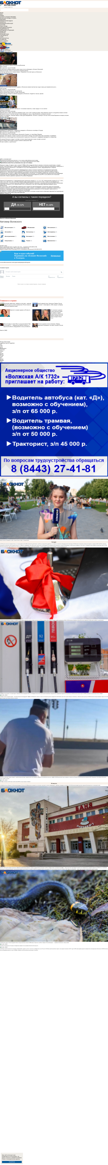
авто (14, 262)
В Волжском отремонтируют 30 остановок (10, 248)
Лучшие (8, 276)
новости (11, 262)
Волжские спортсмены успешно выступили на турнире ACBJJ (87, 543)
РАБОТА (9, 43)
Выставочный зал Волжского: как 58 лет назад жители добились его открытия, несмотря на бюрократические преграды (49, 543)
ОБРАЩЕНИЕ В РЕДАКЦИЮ (7, 30)
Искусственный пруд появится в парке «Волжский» (12, 92)
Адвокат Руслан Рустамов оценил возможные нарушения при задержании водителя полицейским (52, 693)
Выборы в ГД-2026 (4, 116)
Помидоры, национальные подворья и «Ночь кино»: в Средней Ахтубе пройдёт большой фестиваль (85, 545)
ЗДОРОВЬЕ (3, 19)
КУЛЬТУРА (2, 24)
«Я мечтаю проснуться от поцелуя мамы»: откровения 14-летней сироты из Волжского (21, 72)
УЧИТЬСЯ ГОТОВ (8, 45)
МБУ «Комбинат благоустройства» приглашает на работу (27, 950)
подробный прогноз (4, 343)
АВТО (1, 14)
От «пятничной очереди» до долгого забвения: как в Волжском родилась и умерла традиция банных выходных (23, 867)
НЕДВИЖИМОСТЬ (4, 28)
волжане (7, 262)
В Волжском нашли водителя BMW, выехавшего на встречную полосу (86, 693)
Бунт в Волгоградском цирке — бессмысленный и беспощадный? (14, 696)
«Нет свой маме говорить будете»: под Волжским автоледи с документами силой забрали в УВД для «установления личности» (26, 777)
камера (20, 262)
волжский (2, 262)
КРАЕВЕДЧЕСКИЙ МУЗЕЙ (6, 23)
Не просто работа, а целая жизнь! (97, 620)
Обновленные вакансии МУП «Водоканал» (88, 777)
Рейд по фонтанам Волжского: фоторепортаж (11, 91)
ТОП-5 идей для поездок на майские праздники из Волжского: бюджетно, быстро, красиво (21, 93)
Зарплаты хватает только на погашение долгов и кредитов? (44, 696)
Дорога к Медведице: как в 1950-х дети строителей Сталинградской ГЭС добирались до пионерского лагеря (42, 545)
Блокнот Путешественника (6, 73)
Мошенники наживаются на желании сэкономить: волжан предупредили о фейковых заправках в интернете (48, 785)
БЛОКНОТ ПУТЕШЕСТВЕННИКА (8, 16)
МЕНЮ (1, 12)
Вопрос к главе (3, 95)
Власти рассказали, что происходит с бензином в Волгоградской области (16, 693)
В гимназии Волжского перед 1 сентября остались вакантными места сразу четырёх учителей (20, 620)
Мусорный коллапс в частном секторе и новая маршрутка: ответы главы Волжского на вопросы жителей (25, 114)
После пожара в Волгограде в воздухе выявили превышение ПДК (53, 620)
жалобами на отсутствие (23, 167)
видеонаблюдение (26, 262)
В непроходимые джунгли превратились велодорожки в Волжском (88, 948)
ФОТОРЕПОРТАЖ (4, 38)
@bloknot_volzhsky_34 (5, 193)
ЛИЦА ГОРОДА (3, 26)
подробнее (12, 343)
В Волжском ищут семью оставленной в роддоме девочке (14, 70)
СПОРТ (1, 36)
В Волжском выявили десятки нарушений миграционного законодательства (85, 785)
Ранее (13, 276)
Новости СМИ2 (3, 330)
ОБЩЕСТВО (3, 31)
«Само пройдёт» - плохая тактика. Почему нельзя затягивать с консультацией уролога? (50, 546)
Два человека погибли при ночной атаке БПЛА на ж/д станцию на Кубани (16, 781)
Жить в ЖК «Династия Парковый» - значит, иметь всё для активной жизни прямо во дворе (80, 869)
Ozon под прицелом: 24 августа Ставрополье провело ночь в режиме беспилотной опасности (20, 945)
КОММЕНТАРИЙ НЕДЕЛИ (6, 20)
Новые (2, 276)
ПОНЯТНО (12, 1162)
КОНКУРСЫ (3, 22)
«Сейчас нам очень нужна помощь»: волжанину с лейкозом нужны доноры (72, 696)
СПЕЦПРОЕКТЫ (4, 35)
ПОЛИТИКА (3, 32)
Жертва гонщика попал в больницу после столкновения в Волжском (16, 249)
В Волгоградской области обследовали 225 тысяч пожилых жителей (48, 869)
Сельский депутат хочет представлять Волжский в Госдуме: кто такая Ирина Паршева (21, 134)
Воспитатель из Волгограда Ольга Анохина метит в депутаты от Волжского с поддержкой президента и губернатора (28, 137)
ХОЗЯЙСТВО (3, 39)
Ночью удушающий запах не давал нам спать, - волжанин (14, 246)
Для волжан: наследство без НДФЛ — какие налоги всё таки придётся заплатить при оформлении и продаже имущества (73, 867)
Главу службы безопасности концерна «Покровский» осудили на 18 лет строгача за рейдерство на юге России (23, 948)
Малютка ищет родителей (6, 51)
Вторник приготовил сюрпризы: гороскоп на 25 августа (67, 777)
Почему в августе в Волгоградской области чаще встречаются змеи (15, 942)
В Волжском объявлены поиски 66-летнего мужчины (78, 620)
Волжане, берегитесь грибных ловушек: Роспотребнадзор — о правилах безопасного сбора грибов (49, 942)
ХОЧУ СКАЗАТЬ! (4, 41)
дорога (16, 262)
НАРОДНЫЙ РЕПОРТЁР (6, 27)
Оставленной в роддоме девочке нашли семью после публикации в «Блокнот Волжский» (21, 69)
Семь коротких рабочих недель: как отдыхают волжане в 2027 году (60, 948)
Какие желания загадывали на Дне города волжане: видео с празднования (14, 540)
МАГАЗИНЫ (8, 50)
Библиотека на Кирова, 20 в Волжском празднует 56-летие (13, 785)
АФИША (2, 15)
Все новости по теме (5, 68)
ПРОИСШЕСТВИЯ (4, 34)
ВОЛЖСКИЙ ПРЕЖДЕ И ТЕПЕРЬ (8, 18)
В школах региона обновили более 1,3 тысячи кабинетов (13, 543)
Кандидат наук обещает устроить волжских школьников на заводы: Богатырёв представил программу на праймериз (28, 135)
